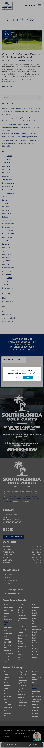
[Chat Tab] (22, 374)
